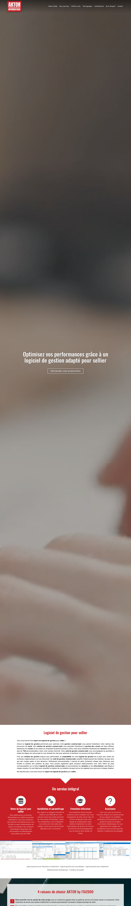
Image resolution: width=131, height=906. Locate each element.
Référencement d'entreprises (57, 870)
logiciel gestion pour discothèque (72, 867)
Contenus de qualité (77, 870)
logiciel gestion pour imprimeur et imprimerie (43, 867)
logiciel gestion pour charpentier (97, 867)
